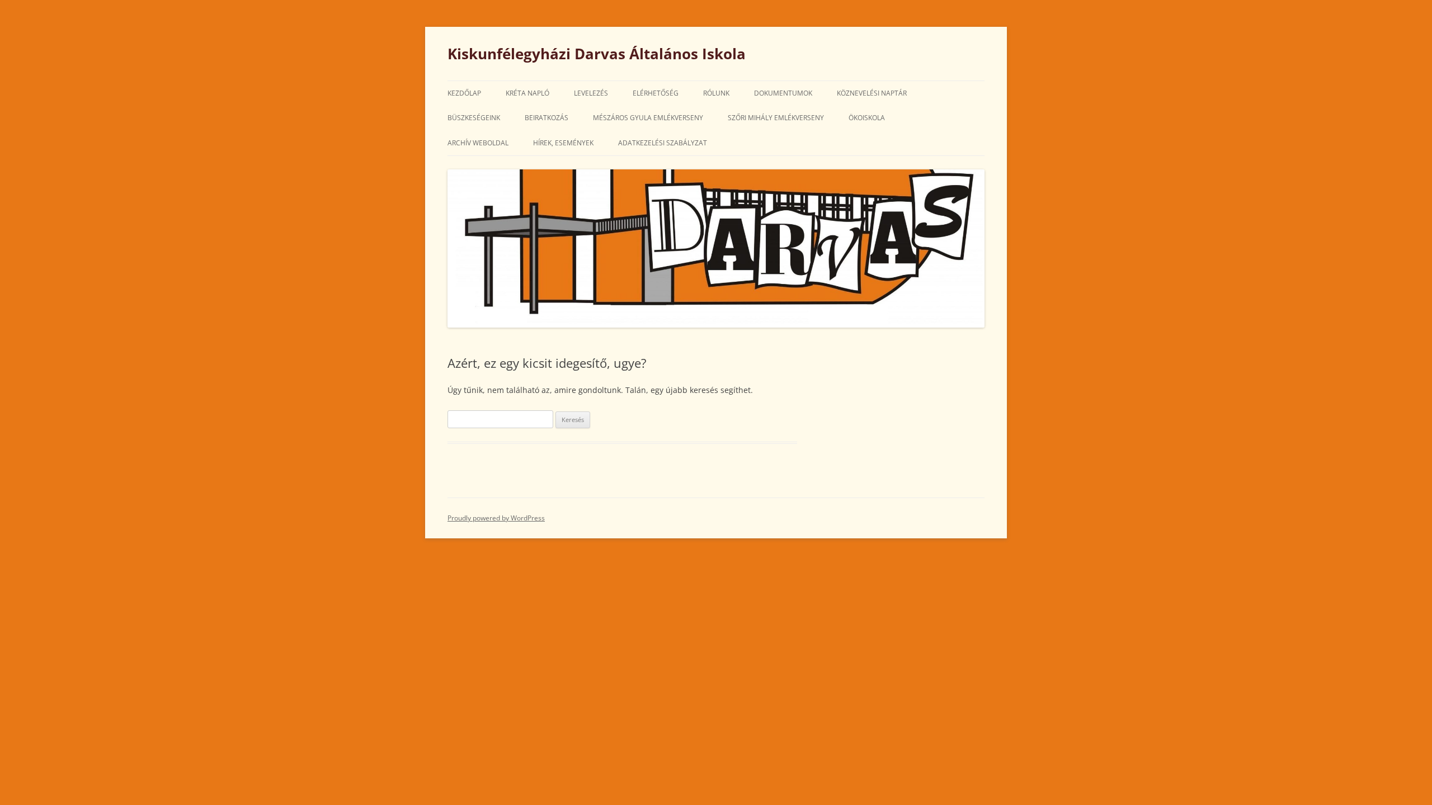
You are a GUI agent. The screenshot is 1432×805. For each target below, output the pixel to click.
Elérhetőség (656, 93)
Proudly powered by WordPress (496, 518)
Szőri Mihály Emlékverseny (776, 117)
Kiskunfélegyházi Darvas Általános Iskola (596, 54)
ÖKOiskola (867, 117)
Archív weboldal (477, 143)
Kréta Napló (527, 93)
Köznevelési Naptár (872, 93)
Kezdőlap (464, 93)
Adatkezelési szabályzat (662, 143)
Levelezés (591, 93)
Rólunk (716, 93)
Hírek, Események (563, 143)
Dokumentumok (783, 93)
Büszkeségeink (473, 117)
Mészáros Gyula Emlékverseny (648, 117)
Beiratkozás (546, 117)
